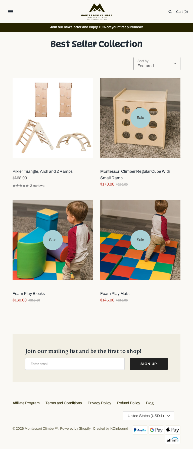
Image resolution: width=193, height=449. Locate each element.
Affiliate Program (26, 403)
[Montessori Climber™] (96, 11)
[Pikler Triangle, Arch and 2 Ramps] (53, 118)
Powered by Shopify (75, 428)
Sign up (148, 364)
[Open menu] (10, 11)
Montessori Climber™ (41, 428)
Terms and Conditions (63, 403)
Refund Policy (128, 403)
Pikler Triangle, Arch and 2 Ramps (43, 171)
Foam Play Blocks (29, 293)
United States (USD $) (146, 416)
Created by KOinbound (110, 428)
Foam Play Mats (114, 293)
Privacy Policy (99, 403)
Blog (150, 403)
